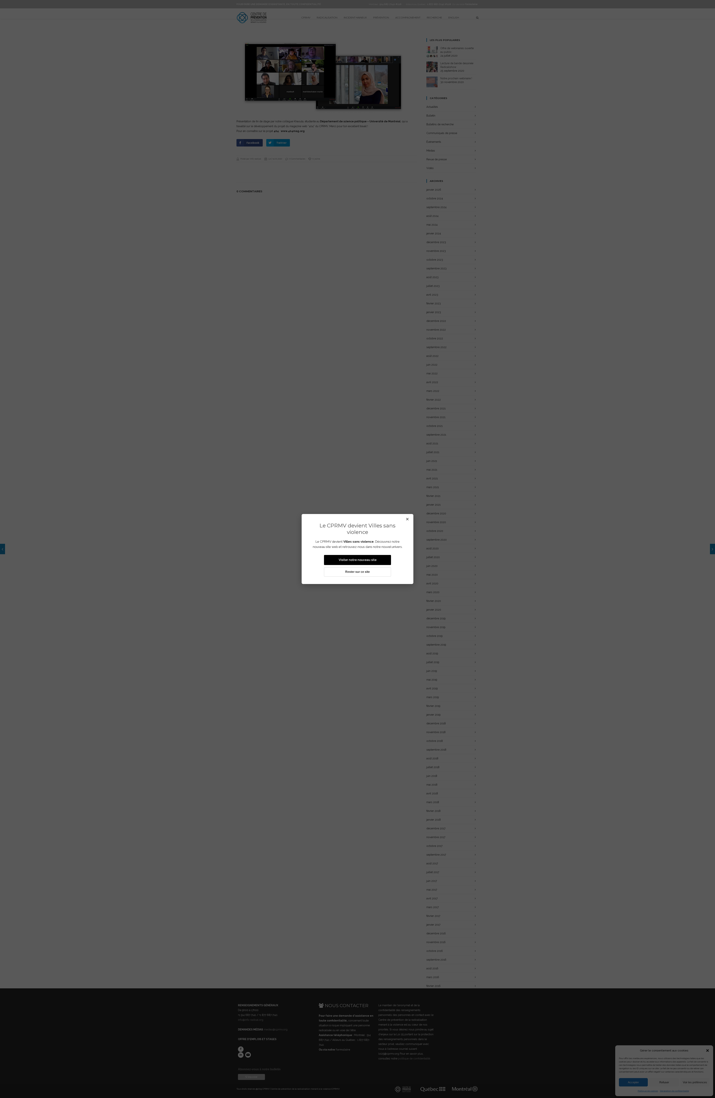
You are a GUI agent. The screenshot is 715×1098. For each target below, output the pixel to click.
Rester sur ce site (357, 571)
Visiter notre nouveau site (357, 560)
